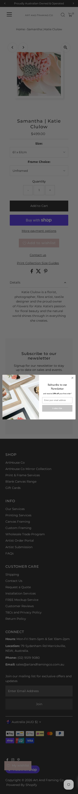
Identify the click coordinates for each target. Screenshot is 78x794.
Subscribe (57, 408)
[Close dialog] (72, 378)
